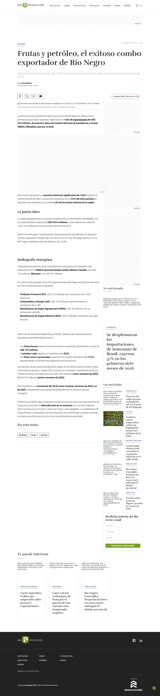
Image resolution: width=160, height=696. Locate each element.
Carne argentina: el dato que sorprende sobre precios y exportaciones (31, 599)
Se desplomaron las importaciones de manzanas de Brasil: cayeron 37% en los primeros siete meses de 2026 (122, 351)
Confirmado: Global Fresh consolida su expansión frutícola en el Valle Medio (133, 453)
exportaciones (80, 119)
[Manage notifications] (154, 688)
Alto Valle (129, 412)
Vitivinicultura (80, 6)
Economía (107, 6)
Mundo (117, 6)
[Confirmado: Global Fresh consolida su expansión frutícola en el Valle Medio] (113, 447)
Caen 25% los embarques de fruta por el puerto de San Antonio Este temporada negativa (61, 602)
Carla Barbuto (26, 83)
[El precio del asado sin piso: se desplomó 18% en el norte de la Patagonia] (113, 397)
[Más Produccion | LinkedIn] (140, 5)
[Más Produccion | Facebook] (137, 5)
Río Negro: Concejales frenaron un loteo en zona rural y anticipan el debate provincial (132, 478)
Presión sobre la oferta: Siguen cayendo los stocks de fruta (134, 503)
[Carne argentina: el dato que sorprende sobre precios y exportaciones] (32, 572)
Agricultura (94, 6)
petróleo (44, 435)
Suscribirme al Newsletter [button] (122, 546)
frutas (33, 435)
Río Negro (21, 44)
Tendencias (111, 327)
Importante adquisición (133, 440)
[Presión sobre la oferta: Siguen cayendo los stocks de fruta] (113, 499)
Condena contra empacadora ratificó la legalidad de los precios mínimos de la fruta (133, 426)
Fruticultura (55, 6)
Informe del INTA (131, 391)
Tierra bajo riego (131, 464)
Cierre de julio (130, 493)
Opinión (21, 664)
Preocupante (56, 587)
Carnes (67, 6)
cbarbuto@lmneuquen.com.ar (28, 85)
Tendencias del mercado (28, 587)
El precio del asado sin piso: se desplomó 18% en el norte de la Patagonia (134, 401)
